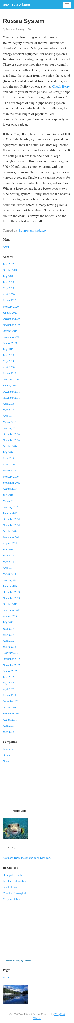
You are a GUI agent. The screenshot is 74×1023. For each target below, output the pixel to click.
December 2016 (11, 434)
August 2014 (10, 543)
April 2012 (9, 689)
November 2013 (11, 598)
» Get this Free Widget (19, 957)
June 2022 (8, 264)
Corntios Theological (14, 893)
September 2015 (11, 482)
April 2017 (9, 416)
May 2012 (8, 683)
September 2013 (11, 610)
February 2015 (11, 507)
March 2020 (9, 300)
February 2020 (11, 306)
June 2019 (8, 355)
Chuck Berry (61, 86)
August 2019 (10, 343)
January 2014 (10, 586)
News (6, 761)
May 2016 (8, 458)
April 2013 (9, 640)
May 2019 (8, 361)
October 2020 (10, 270)
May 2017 (8, 409)
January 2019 (10, 385)
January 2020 (10, 312)
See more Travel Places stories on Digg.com (27, 857)
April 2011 (9, 725)
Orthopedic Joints (12, 875)
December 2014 (11, 519)
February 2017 (11, 428)
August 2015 (10, 488)
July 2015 (8, 494)
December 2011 (11, 701)
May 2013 (8, 634)
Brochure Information (14, 881)
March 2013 (9, 646)
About (6, 247)
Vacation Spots (19, 811)
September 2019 (11, 337)
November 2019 (11, 324)
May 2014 (8, 561)
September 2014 (11, 537)
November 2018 (11, 397)
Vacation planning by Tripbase (18, 961)
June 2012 (8, 677)
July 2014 (8, 549)
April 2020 (9, 294)
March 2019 (9, 373)
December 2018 (11, 391)
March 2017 (9, 422)
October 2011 (10, 707)
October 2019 (10, 331)
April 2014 (9, 568)
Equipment (26, 230)
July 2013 (8, 622)
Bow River (8, 749)
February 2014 (11, 580)
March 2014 (9, 574)
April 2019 (9, 367)
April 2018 (9, 403)
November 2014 (11, 525)
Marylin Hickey (11, 899)
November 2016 (11, 440)
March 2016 (9, 470)
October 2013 (10, 604)
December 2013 (11, 592)
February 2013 (11, 652)
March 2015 (9, 501)
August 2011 (10, 719)
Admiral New (10, 887)
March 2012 (9, 695)
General (7, 755)
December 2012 (11, 659)
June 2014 (8, 555)
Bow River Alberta (16, 5)
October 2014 (10, 531)
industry (41, 230)
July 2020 (8, 276)
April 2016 (9, 464)
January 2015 (10, 513)
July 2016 (8, 452)
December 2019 (11, 318)
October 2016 (10, 446)
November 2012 (11, 665)
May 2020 (8, 288)
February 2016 (11, 476)
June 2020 (8, 282)
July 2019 (8, 349)
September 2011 (11, 713)
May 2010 (8, 731)
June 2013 (8, 628)
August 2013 (10, 616)
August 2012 (10, 671)
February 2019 (11, 379)
